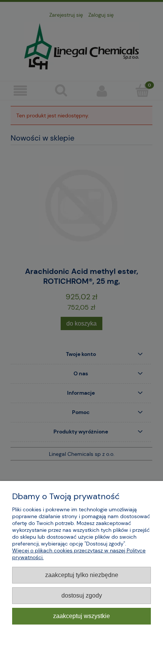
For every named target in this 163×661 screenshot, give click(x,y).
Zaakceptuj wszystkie (81, 615)
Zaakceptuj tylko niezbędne (81, 574)
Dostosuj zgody (81, 595)
